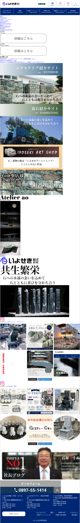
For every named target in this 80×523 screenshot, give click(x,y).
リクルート (74, 512)
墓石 (52, 512)
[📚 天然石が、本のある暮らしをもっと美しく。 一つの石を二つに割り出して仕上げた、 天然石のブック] (40, 337)
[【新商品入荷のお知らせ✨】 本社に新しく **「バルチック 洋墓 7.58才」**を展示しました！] (13, 401)
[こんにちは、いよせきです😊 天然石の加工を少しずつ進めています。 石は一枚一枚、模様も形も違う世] (40, 364)
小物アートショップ (43, 515)
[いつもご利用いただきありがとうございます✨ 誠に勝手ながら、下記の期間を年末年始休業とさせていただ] (40, 428)
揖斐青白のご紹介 (8, 60)
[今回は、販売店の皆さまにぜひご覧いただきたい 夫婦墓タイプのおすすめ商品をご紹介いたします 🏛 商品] (67, 428)
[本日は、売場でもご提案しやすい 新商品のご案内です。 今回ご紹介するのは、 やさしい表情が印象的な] (13, 428)
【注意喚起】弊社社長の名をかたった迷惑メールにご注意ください (22, 62)
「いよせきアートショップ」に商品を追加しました (18, 59)
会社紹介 (75, 515)
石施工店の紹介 (61, 515)
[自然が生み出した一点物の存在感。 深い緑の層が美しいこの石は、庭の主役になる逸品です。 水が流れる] (13, 337)
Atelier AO (61, 512)
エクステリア (41, 512)
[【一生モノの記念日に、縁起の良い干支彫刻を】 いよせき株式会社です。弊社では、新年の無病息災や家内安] (13, 364)
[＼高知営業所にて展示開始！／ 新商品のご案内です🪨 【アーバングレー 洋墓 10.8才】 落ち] (67, 401)
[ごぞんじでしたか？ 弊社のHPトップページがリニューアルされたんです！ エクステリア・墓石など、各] (67, 364)
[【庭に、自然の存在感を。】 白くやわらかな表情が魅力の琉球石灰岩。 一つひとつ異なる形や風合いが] (67, 337)
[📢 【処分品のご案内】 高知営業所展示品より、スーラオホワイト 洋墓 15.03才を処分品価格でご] (40, 401)
